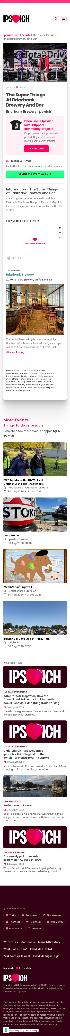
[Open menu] (64, 18)
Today (12, 915)
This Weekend (54, 915)
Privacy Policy (13, 1030)
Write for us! (11, 942)
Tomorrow (32, 915)
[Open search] (56, 18)
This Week (14, 921)
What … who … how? (15, 949)
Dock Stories (11, 535)
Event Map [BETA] (41, 949)
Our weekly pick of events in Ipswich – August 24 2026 (22, 858)
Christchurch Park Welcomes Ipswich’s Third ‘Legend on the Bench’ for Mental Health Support (26, 754)
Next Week (35, 921)
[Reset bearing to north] (59, 237)
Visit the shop (36, 148)
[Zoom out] (59, 232)
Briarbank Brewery (20, 274)
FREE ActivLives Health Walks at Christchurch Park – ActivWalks (23, 482)
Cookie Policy (31, 1030)
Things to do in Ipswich (23, 425)
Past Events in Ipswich (17, 956)
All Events (36, 928)
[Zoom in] (59, 227)
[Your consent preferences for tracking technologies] (6, 1030)
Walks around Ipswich (18, 805)
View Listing (16, 352)
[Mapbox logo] (14, 258)
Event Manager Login (46, 956)
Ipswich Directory (49, 942)
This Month (57, 921)
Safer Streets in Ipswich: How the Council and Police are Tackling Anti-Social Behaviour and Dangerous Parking (31, 699)
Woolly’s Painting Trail (17, 587)
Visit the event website (36, 174)
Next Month (15, 928)
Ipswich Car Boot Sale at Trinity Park (26, 638)
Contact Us (28, 942)
